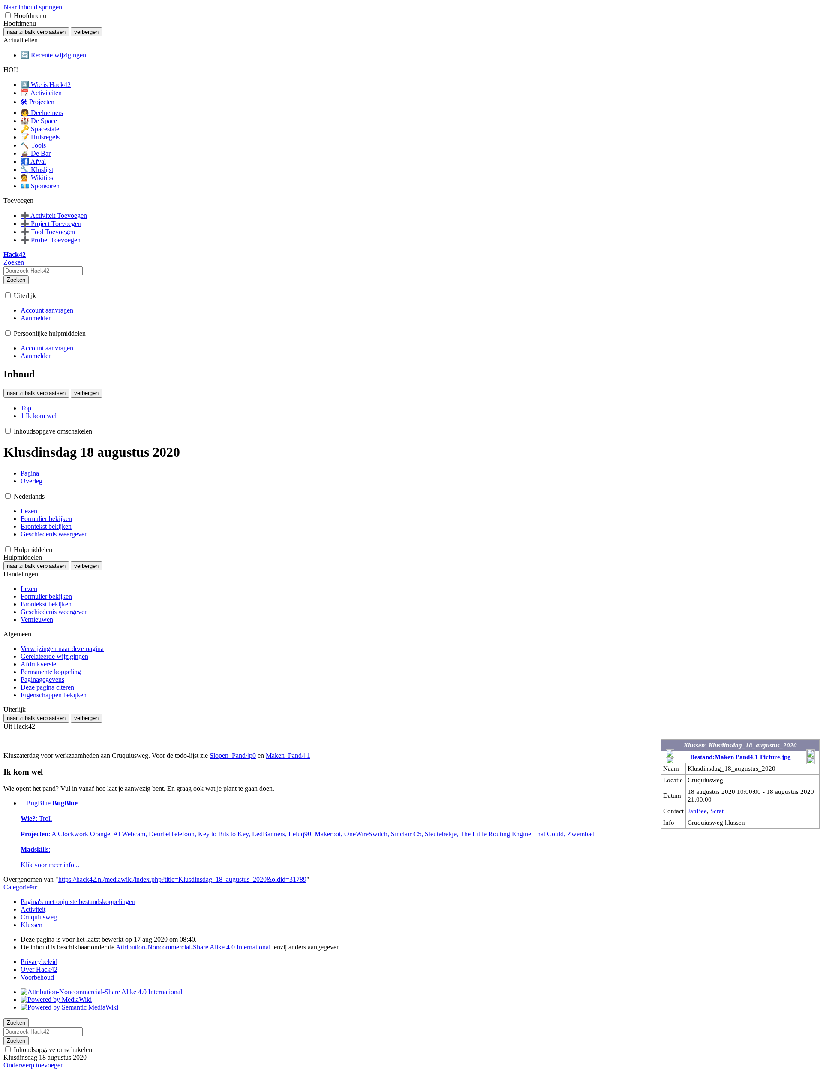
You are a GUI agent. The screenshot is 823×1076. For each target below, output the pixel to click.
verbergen (86, 32)
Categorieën (19, 887)
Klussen (31, 924)
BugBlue (308, 833)
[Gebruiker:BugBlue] (22, 803)
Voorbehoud (37, 977)
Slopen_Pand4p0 (233, 755)
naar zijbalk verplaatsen (36, 32)
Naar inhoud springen (32, 7)
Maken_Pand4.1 (288, 755)
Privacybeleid (39, 961)
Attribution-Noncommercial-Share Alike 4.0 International (193, 947)
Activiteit (33, 909)
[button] (8, 15)
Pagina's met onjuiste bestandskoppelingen (78, 901)
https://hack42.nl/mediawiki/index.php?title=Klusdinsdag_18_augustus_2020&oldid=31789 (182, 879)
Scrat (717, 810)
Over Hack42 (39, 969)
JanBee (697, 810)
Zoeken (16, 280)
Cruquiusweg (39, 917)
